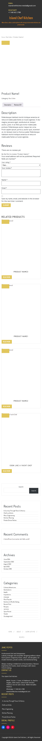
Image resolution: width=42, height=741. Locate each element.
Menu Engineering (9, 515)
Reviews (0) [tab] (17, 105)
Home (3, 37)
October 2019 (8, 569)
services (6, 609)
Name (4, 180)
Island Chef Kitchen (21, 18)
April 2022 (7, 567)
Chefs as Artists (8, 513)
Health (6, 592)
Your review (7, 168)
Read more (6, 277)
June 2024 (7, 559)
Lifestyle (6, 597)
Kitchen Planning (9, 518)
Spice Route (7, 611)
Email (4, 188)
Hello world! (25, 539)
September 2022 (9, 562)
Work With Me (30, 632)
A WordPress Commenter (11, 539)
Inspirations (7, 595)
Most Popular (8, 599)
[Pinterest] (12, 727)
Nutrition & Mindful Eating (11, 602)
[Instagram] (8, 727)
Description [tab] (7, 105)
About (19, 632)
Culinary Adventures (10, 587)
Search (21, 487)
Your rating (6, 162)
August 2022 (7, 564)
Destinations (7, 590)
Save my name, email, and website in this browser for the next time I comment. (20, 200)
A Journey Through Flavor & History (14, 511)
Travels (6, 614)
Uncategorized (8, 616)
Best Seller (9, 37)
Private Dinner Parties (10, 520)
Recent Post (7, 604)
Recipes (6, 607)
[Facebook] (3, 727)
